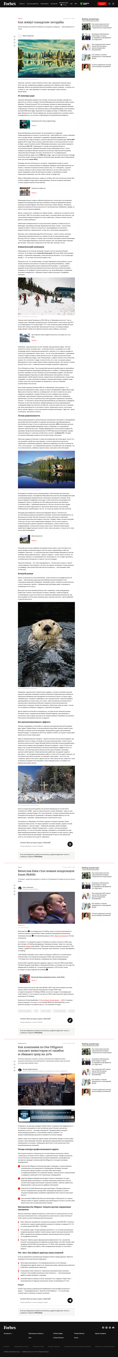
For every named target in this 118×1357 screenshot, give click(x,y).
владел (28, 946)
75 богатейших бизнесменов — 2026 (52, 1000)
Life (30, 1338)
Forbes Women (45, 3)
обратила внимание (61, 936)
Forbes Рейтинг (58, 1338)
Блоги (76, 1338)
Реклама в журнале (54, 1346)
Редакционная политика (21, 1346)
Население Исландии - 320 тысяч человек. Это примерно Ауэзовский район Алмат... (35, 540)
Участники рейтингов (33, 3)
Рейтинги (22, 3)
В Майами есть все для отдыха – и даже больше (35, 125)
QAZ (71, 3)
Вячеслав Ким (45, 1011)
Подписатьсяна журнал (102, 3)
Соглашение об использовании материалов (77, 1346)
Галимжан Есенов (59, 1011)
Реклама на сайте (38, 1346)
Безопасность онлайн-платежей (104, 1346)
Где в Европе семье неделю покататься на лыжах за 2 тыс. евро (51, 336)
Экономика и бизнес (36, 1333)
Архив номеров (100, 1333)
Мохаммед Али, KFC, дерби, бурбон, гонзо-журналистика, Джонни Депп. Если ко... (35, 193)
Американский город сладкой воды (43, 121)
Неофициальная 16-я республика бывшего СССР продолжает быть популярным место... (35, 340)
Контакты (7, 1346)
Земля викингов (36, 536)
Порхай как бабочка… (38, 188)
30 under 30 (54, 3)
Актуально (7, 1333)
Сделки (71, 1011)
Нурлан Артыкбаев (25, 1011)
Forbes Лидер (58, 1333)
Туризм (20, 18)
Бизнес (20, 867)
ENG (76, 3)
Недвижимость (22, 1043)
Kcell (36, 1011)
